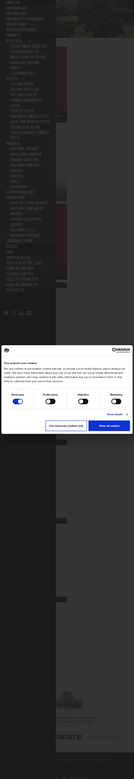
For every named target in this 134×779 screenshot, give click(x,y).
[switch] (50, 401)
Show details (115, 414)
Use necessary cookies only (66, 425)
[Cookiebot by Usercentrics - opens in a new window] (114, 350)
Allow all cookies (109, 425)
